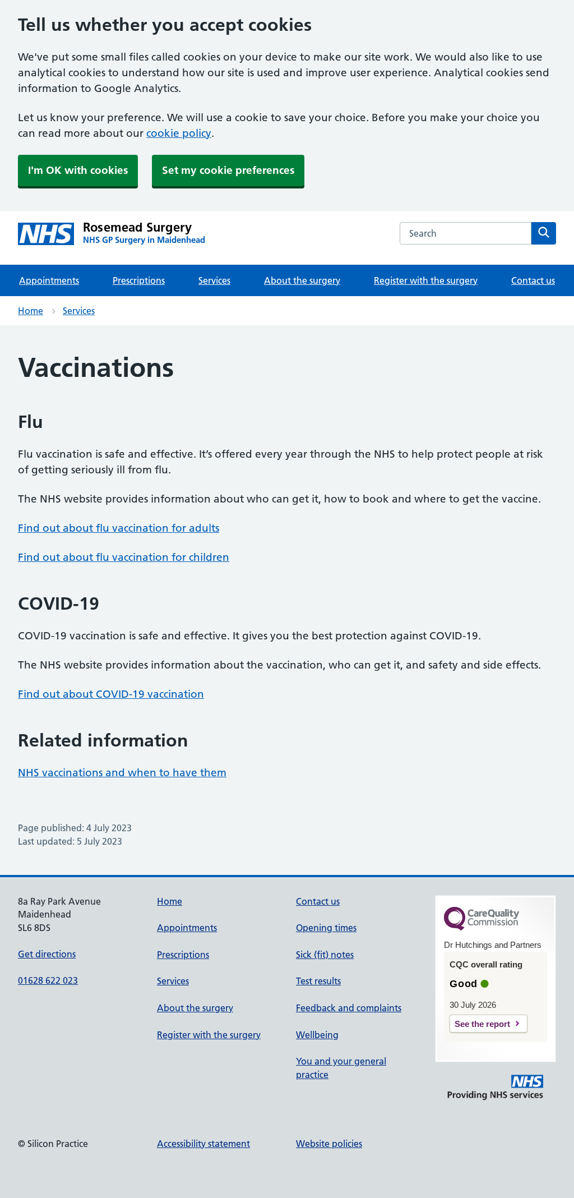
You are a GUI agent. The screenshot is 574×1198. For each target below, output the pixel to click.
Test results (318, 981)
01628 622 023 (48, 980)
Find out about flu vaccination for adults (118, 528)
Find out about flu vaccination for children (123, 557)
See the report (482, 1024)
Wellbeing (317, 1034)
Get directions (47, 954)
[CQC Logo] (481, 927)
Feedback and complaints (348, 1007)
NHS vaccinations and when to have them (122, 772)
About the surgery (302, 280)
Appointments (49, 280)
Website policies (329, 1143)
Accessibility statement (203, 1143)
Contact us (533, 280)
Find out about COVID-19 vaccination (111, 694)
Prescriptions (139, 280)
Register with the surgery (426, 280)
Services (214, 280)
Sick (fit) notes (325, 954)
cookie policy (178, 133)
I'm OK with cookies (78, 170)
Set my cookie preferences (228, 170)
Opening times (326, 927)
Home (30, 310)
